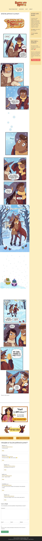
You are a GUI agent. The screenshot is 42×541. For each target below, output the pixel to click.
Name (2, 522)
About (30, 9)
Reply (3, 450)
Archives (21, 9)
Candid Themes (31, 539)
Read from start (13, 9)
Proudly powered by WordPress (14, 539)
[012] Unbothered (5, 438)
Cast (26, 9)
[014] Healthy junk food (23, 438)
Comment (3, 508)
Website (21, 522)
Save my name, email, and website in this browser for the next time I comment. (13, 528)
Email (11, 522)
